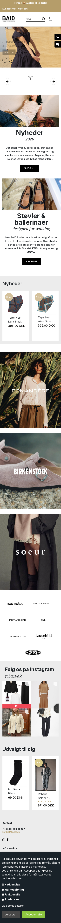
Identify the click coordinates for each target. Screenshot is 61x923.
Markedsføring (14, 889)
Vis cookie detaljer (13, 905)
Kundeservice (9, 8)
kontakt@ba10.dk (11, 832)
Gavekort (22, 8)
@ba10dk (13, 676)
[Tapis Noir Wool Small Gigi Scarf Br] (45, 304)
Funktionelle (12, 894)
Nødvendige (12, 884)
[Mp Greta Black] (16, 773)
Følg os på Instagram (29, 669)
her (20, 878)
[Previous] (7, 315)
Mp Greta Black (14, 791)
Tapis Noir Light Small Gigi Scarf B (15, 320)
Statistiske (12, 899)
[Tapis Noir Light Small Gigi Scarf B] (16, 304)
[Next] (54, 315)
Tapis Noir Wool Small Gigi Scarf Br (45, 319)
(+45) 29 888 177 (15, 829)
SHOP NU (29, 168)
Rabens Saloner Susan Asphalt (43, 796)
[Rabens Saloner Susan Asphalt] (45, 775)
